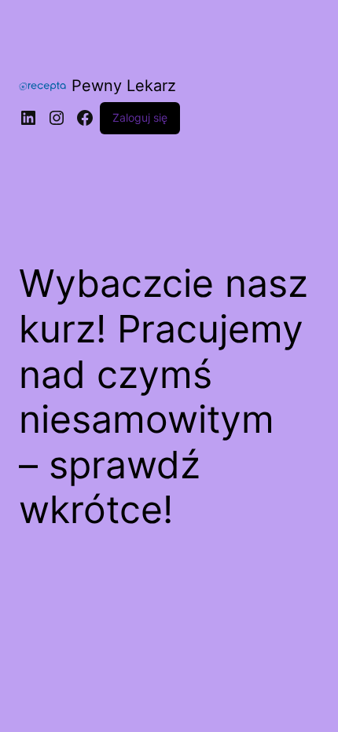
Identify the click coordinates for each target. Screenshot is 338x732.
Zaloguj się (139, 117)
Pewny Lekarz (124, 85)
